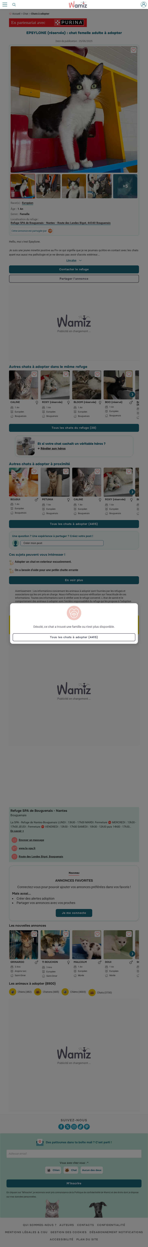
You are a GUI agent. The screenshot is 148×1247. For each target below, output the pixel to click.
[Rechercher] (14, 4)
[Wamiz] (80, 4)
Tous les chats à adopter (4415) (74, 637)
